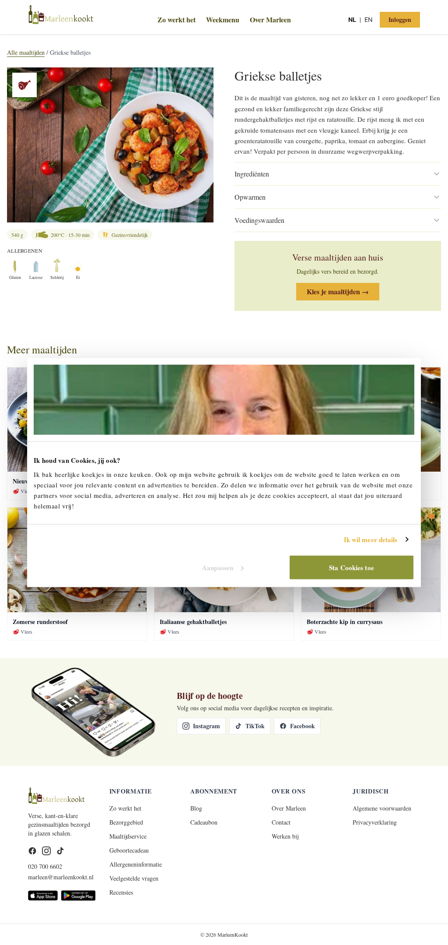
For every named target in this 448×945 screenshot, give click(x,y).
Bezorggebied (126, 822)
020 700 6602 (45, 866)
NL (352, 19)
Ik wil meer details (371, 539)
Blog (196, 808)
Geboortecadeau (129, 850)
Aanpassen (217, 567)
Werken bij (285, 836)
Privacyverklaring (375, 822)
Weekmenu (222, 19)
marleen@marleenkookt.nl (61, 877)
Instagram (206, 725)
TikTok (255, 725)
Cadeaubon (203, 822)
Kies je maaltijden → (338, 291)
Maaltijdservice (128, 836)
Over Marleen (270, 19)
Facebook (302, 725)
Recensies (121, 892)
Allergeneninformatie (135, 864)
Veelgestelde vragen (133, 878)
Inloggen (399, 19)
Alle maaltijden (26, 52)
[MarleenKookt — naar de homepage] (93, 19)
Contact (281, 822)
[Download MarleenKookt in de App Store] (43, 896)
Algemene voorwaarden (382, 808)
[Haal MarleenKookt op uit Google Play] (78, 896)
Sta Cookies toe (351, 567)
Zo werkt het (177, 19)
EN (368, 19)
